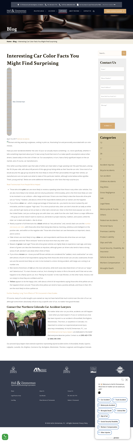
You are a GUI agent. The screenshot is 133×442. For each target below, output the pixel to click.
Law (101, 198)
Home (9, 41)
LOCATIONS (51, 11)
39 (101, 153)
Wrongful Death (107, 268)
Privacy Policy (83, 423)
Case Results (42, 396)
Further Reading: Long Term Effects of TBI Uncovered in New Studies (32, 293)
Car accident (105, 176)
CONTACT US (87, 11)
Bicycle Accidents (107, 170)
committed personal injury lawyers (60, 332)
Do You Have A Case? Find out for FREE (90, 5)
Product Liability (107, 237)
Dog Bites (104, 187)
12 (101, 142)
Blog (15, 41)
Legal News (105, 203)
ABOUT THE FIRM (74, 11)
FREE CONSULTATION (114, 11)
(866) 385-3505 (68, 5)
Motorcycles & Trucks (109, 209)
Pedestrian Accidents (109, 220)
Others (103, 215)
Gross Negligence (107, 192)
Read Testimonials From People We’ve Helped (23, 184)
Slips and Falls (106, 242)
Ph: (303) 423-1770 (72, 396)
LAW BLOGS (62, 11)
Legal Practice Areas (16, 396)
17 (101, 148)
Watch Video (108, 4)
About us (41, 391)
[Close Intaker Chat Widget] (126, 379)
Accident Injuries (107, 165)
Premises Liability (107, 231)
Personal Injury (106, 226)
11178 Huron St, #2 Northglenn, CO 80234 (31, 5)
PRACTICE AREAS (39, 11)
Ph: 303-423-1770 (52, 5)
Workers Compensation (110, 262)
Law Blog (13, 400)
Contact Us (70, 391)
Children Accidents (108, 181)
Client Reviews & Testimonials (47, 400)
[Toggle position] (122, 379)
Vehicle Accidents (23, 139)
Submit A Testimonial (73, 400)
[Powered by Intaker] (116, 437)
